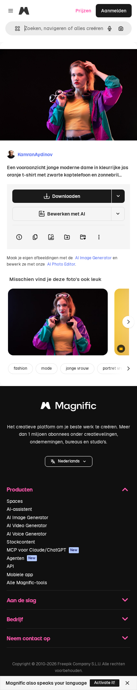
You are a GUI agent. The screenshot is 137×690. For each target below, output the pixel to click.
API (10, 566)
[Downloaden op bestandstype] (118, 196)
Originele (43, 57)
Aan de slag (21, 600)
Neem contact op (28, 638)
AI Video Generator (27, 526)
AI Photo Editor (61, 264)
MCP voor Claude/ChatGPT (42, 550)
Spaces (15, 501)
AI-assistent (19, 509)
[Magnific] (68, 407)
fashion (20, 368)
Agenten (21, 558)
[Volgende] (128, 322)
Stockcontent (21, 542)
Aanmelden (113, 11)
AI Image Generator (93, 258)
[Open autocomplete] (15, 28)
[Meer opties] (98, 237)
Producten (20, 489)
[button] (68, 461)
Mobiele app (20, 575)
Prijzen (83, 11)
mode (46, 368)
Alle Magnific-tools (27, 583)
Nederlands (68, 461)
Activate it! (104, 682)
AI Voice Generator (27, 534)
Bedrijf (15, 619)
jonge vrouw (77, 368)
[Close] (127, 683)
